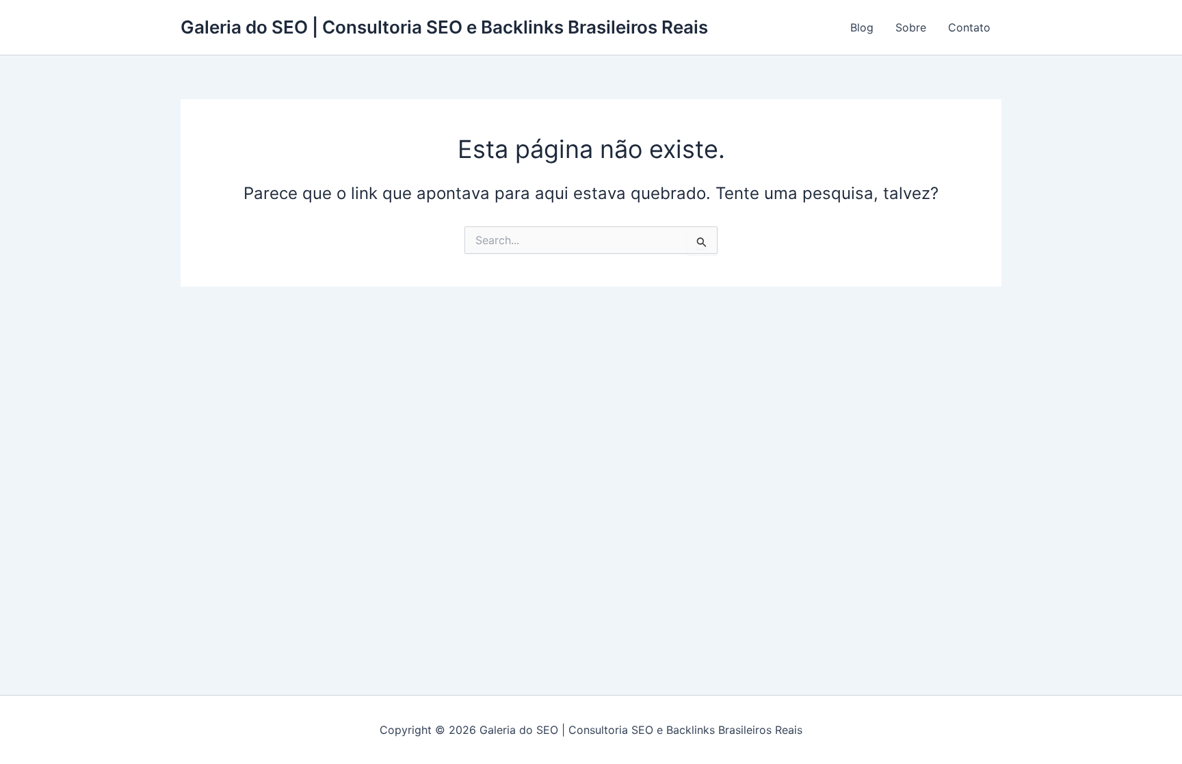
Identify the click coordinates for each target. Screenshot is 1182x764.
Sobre (910, 27)
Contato (969, 27)
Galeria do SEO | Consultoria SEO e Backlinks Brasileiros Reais (444, 27)
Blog (862, 27)
